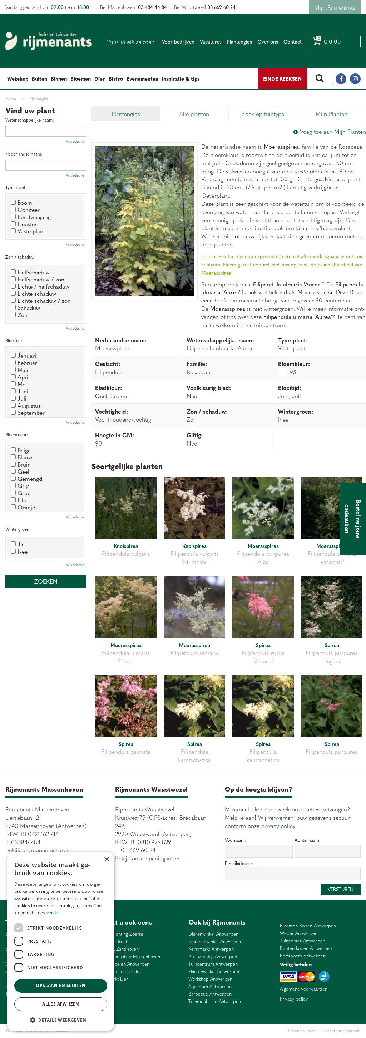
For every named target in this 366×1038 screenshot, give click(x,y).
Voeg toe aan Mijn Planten (333, 131)
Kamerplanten (154, 1030)
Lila (22, 499)
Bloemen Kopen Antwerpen (308, 926)
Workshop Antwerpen (210, 979)
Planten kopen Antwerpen (306, 948)
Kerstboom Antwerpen (303, 956)
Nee (23, 551)
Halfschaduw (34, 271)
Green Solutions (302, 1030)
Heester (27, 223)
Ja (20, 543)
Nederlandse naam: (24, 154)
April (24, 376)
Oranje (26, 506)
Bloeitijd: (13, 340)
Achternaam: (308, 840)
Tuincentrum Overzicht (341, 1030)
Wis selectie (75, 141)
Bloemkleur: (16, 434)
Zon (23, 314)
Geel (23, 471)
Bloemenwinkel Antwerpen (215, 941)
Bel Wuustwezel (205, 7)
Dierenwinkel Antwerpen (213, 934)
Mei (22, 383)
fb (341, 78)
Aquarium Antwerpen (210, 986)
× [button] (106, 859)
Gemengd (30, 478)
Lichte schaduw (37, 293)
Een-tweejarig (34, 216)
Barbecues (176, 1030)
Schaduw (29, 307)
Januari (27, 355)
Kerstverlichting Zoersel (120, 934)
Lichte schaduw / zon (44, 300)
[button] (60, 1020)
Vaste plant (31, 230)
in (355, 78)
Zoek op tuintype (263, 113)
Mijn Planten (331, 113)
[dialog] (60, 941)
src (319, 78)
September (31, 412)
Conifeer (29, 209)
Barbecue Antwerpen (210, 994)
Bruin (24, 464)
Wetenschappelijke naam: (29, 120)
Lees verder (47, 913)
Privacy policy (294, 999)
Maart (25, 369)
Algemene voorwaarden (303, 989)
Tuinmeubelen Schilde (119, 971)
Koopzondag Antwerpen (212, 956)
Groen (26, 492)
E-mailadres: (239, 863)
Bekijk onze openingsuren (37, 850)
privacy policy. (278, 825)
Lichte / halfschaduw (43, 286)
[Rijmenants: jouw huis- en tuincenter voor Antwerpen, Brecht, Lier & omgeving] (48, 41)
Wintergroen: (18, 529)
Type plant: (16, 187)
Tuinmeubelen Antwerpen (123, 964)
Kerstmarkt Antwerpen (211, 949)
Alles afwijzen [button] (60, 1004)
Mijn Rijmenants (334, 7)
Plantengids (126, 113)
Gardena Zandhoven (118, 949)
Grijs (24, 485)
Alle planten (194, 113)
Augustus (29, 405)
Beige (24, 449)
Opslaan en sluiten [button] (60, 985)
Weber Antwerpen (298, 933)
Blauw (25, 456)
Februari (28, 362)
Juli (22, 398)
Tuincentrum (130, 1030)
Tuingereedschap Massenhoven (128, 956)
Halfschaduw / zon (41, 278)
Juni (23, 390)
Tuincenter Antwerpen (302, 941)
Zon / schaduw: (20, 257)
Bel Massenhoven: (133, 7)
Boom (25, 202)
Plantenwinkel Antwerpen (213, 971)
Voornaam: (235, 840)
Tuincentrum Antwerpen (213, 964)
